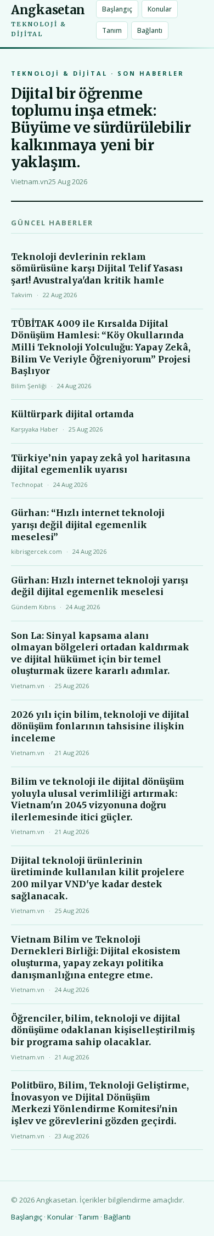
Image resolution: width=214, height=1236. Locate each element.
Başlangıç (117, 9)
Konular (160, 9)
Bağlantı (149, 30)
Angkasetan (48, 20)
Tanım (112, 30)
